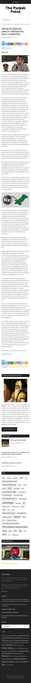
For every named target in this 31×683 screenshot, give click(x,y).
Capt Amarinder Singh (9, 485)
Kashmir (22, 506)
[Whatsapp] (14, 44)
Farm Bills (16, 488)
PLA (24, 517)
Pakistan (17, 517)
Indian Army (18, 503)
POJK (3, 520)
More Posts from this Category (10, 563)
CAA (26, 478)
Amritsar (9, 478)
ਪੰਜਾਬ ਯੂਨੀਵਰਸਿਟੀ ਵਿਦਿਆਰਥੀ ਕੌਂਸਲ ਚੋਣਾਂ (10, 612)
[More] (26, 44)
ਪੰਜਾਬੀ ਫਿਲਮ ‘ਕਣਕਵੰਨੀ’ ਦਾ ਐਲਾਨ (12, 463)
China (19, 485)
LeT (8, 510)
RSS (15, 531)
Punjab (4, 531)
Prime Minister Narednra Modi (10, 523)
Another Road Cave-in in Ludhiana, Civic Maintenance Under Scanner (15, 453)
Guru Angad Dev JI (22, 492)
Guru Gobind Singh (6, 495)
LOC (13, 510)
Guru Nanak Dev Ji (9, 499)
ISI (24, 503)
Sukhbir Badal (15, 534)
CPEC (16, 367)
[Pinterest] (12, 44)
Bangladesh (15, 478)
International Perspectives (13, 365)
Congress (25, 485)
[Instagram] (17, 44)
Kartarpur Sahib (15, 506)
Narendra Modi (21, 513)
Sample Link (4, 591)
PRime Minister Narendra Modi (15, 527)
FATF (19, 367)
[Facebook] (3, 44)
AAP (3, 478)
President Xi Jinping (11, 520)
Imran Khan (24, 367)
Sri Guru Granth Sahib (18, 440)
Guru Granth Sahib (18, 495)
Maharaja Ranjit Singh (8, 513)
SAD (20, 531)
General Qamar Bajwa (9, 492)
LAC (3, 510)
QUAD (10, 531)
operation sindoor (6, 517)
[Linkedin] (9, 44)
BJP (21, 478)
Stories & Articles (24, 365)
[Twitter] (6, 44)
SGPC (4, 535)
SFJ (25, 531)
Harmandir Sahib (22, 498)
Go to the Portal (9, 429)
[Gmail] (23, 44)
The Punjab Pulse (15, 10)
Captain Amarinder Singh (9, 481)
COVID (3, 488)
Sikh (9, 534)
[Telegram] (20, 44)
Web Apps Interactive (19, 677)
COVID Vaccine (11, 367)
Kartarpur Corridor (6, 506)
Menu (16, 2)
